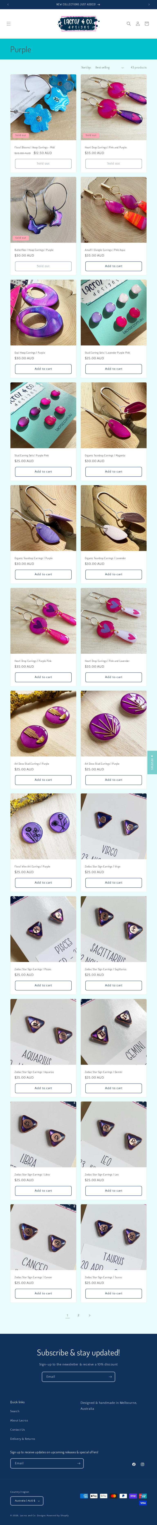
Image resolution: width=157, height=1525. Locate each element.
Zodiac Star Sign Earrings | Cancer (33, 1277)
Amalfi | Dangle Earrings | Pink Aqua (105, 249)
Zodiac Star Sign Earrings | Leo (102, 1174)
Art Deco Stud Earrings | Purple (32, 763)
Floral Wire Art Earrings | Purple (32, 866)
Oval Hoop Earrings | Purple (30, 352)
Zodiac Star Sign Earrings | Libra (32, 1174)
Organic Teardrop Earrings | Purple (34, 558)
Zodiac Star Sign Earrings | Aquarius (34, 1072)
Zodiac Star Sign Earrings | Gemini (103, 1072)
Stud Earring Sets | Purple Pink (32, 455)
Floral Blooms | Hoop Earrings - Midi (35, 147)
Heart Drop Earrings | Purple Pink (33, 661)
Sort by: (86, 67)
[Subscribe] (110, 1377)
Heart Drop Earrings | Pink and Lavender (107, 661)
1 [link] (67, 1315)
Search (15, 1411)
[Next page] (89, 1315)
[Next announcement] (149, 4)
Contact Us (17, 1429)
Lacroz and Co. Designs (33, 1515)
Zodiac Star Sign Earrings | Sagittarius (105, 969)
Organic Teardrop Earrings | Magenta (105, 455)
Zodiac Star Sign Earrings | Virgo (102, 866)
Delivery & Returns (22, 1439)
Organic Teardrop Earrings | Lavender (105, 558)
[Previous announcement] (7, 4)
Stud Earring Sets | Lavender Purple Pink (107, 352)
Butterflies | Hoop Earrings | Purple (34, 249)
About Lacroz (19, 1420)
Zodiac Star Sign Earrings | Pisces (33, 969)
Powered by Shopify (58, 1515)
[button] (8, 23)
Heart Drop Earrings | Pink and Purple (106, 147)
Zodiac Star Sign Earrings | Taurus (103, 1277)
